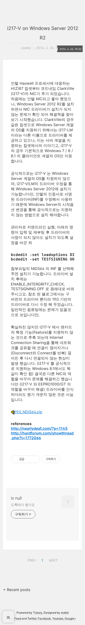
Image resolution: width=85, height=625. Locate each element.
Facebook (44, 618)
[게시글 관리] (35, 459)
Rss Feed (15, 618)
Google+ (70, 618)
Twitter (31, 618)
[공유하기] (29, 459)
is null (16, 498)
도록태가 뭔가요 (23, 505)
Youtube (57, 618)
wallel (65, 612)
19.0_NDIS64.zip (28, 412)
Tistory (37, 612)
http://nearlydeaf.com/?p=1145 (39, 428)
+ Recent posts (16, 589)
